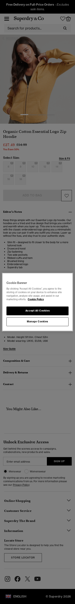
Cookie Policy (36, 299)
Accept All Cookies (37, 310)
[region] (37, 302)
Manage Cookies (37, 321)
